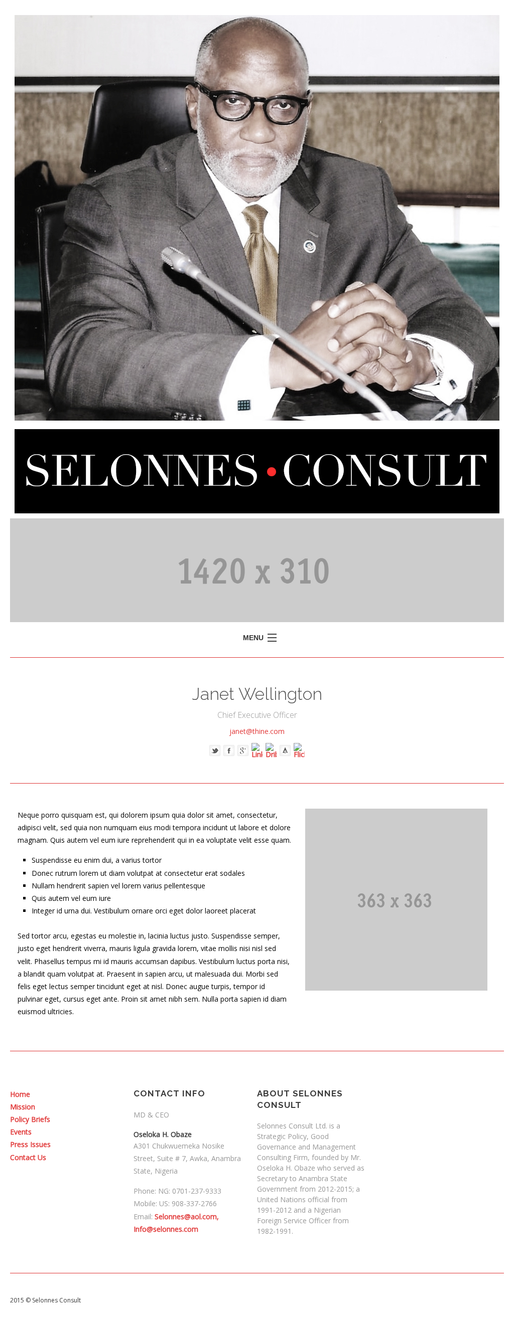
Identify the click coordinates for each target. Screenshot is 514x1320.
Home (20, 1094)
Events (21, 1132)
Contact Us (28, 1157)
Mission (22, 1106)
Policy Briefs (30, 1119)
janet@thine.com (257, 731)
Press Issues (30, 1144)
